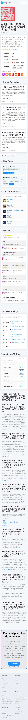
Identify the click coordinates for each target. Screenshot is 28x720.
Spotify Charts (5, 717)
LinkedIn (17, 713)
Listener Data (18, 680)
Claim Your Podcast (6, 683)
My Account (4, 685)
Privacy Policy (18, 709)
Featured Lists (5, 713)
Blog (3, 709)
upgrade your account (11, 454)
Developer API (5, 687)
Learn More (14, 664)
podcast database (16, 547)
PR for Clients (5, 696)
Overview (17, 678)
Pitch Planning (18, 683)
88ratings (15, 49)
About (3, 682)
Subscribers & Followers (20, 697)
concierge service (6, 569)
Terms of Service (19, 711)
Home (3, 678)
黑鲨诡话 (10, 221)
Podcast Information (19, 682)
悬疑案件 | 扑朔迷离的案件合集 (16, 210)
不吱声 (9, 216)
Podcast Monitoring (6, 703)
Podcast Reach (18, 696)
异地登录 (10, 205)
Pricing (3, 680)
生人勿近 (10, 200)
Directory (4, 711)
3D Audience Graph (19, 694)
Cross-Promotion (6, 699)
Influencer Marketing (7, 701)
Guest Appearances (6, 694)
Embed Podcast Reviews (18, 702)
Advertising (4, 697)
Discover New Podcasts (20, 699)
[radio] (3, 49)
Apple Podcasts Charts (7, 715)
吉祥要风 (4, 33)
